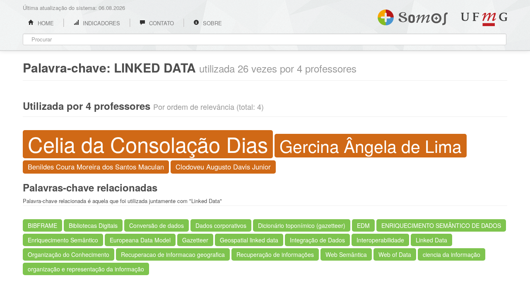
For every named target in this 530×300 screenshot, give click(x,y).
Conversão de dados (156, 225)
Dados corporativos (220, 225)
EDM (363, 225)
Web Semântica (346, 254)
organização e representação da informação (86, 269)
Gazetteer (195, 240)
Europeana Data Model (140, 240)
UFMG (484, 19)
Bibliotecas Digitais (93, 225)
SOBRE (211, 23)
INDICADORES (100, 23)
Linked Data (431, 240)
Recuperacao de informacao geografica (173, 254)
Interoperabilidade (380, 240)
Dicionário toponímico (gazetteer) (301, 225)
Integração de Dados (317, 240)
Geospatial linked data (249, 240)
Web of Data (394, 254)
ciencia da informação (451, 254)
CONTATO (160, 23)
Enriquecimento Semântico (63, 240)
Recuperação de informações (275, 254)
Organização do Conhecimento (68, 254)
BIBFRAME (42, 225)
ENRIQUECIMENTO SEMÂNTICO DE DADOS (441, 225)
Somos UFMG (412, 15)
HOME (45, 23)
